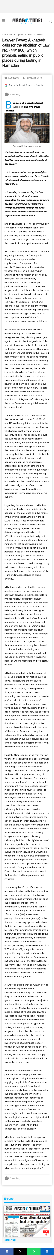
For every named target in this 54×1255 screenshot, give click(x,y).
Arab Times (7, 35)
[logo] (27, 21)
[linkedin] (47, 1251)
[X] (20, 1251)
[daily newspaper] (27, 1221)
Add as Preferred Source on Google (26, 85)
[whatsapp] (34, 1251)
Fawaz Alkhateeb (34, 78)
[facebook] (7, 1251)
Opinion (20, 35)
